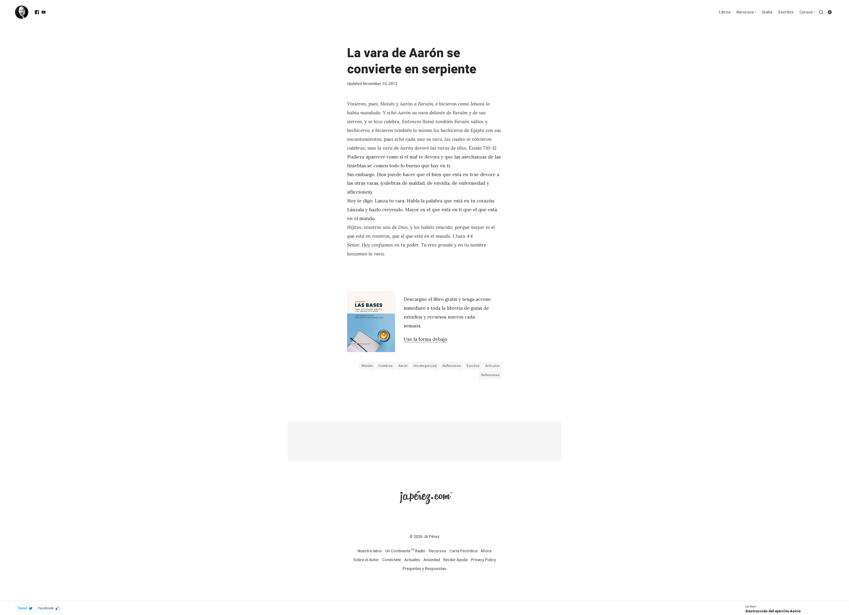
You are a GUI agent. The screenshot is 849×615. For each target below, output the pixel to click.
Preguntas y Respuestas (424, 569)
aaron (403, 365)
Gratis (767, 12)
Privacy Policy (483, 560)
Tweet (22, 608)
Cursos (806, 12)
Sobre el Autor (366, 560)
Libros (724, 12)
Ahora (486, 551)
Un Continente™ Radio (405, 551)
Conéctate (391, 560)
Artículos (492, 365)
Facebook (46, 608)
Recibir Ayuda (455, 560)
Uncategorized (424, 365)
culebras (385, 365)
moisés (367, 365)
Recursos (745, 12)
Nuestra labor (370, 551)
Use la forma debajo (425, 339)
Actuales (412, 560)
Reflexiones (451, 365)
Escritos (786, 12)
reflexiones (490, 375)
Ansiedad (431, 560)
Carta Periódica (463, 551)
